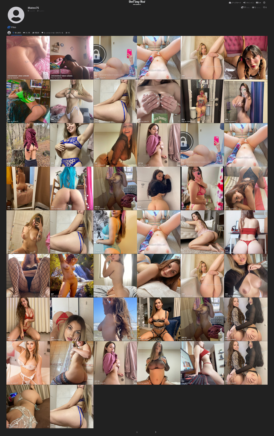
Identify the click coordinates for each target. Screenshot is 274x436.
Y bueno (98, 250)
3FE (139, 76)
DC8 (183, 119)
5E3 (8, 207)
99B (8, 163)
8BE (52, 119)
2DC (8, 381)
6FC (96, 76)
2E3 (183, 250)
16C (139, 381)
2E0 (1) (97, 207)
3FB (139, 337)
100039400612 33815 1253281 (61, 76)
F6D (8, 250)
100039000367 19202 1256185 (18, 76)
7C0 (8, 425)
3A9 (52, 337)
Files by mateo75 (12, 78)
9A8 (52, 163)
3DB (183, 76)
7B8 (96, 337)
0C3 (52, 381)
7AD (96, 119)
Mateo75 (33, 7)
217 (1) (140, 163)
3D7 (52, 294)
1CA (96, 294)
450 (96, 163)
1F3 (226, 250)
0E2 (8, 337)
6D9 (139, 207)
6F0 (183, 207)
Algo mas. (141, 294)
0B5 (226, 294)
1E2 (52, 207)
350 (183, 381)
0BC (139, 119)
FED (226, 207)
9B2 (226, 337)
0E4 (226, 76)
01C (8, 294)
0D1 (8, 119)
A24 (226, 119)
